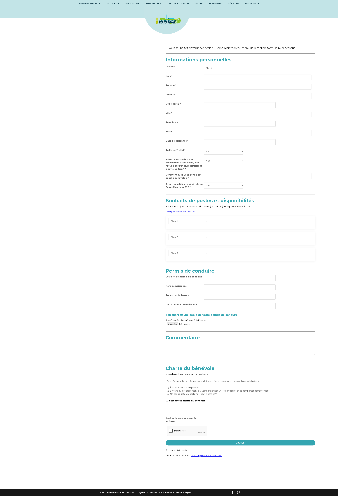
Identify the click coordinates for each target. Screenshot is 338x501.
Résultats (233, 3)
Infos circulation (178, 3)
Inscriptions (132, 3)
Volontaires (252, 3)
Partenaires (215, 3)
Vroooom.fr (168, 492)
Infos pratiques (153, 3)
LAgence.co (143, 492)
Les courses (112, 3)
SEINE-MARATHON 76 (89, 3)
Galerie (199, 3)
